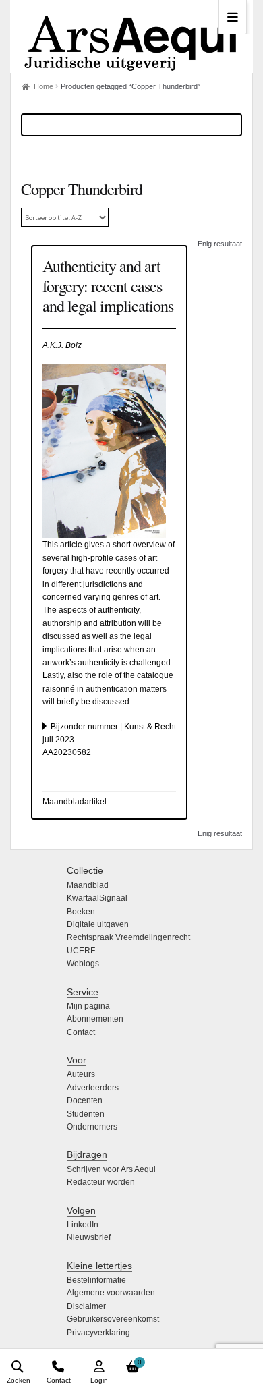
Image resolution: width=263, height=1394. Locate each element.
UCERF (81, 950)
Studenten (86, 1114)
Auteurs (81, 1074)
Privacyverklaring (98, 1332)
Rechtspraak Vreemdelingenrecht (128, 937)
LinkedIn (82, 1224)
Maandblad (88, 885)
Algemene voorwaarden (111, 1293)
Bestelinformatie (96, 1280)
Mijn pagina (88, 1006)
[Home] (131, 36)
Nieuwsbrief (89, 1237)
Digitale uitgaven (98, 924)
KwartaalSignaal (97, 898)
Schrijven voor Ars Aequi (111, 1169)
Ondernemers (92, 1127)
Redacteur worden (101, 1182)
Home (43, 86)
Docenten (85, 1100)
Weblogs (83, 963)
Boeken (81, 911)
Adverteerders (93, 1087)
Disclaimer (86, 1306)
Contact (81, 1032)
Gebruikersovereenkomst (113, 1319)
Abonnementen (95, 1019)
